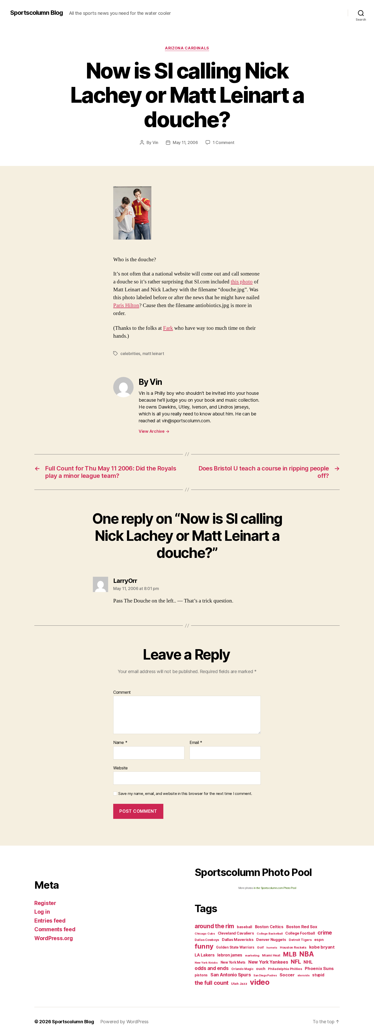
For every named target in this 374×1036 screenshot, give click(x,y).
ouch (260, 968)
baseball (244, 927)
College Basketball (269, 933)
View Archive (154, 431)
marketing (252, 955)
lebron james (229, 955)
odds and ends (212, 968)
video (260, 982)
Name (120, 742)
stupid (318, 975)
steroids (303, 975)
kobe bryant (322, 947)
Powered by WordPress (124, 1021)
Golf (260, 947)
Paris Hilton (126, 305)
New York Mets (233, 962)
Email (196, 742)
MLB (289, 954)
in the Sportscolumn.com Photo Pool (275, 887)
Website (120, 767)
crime (325, 932)
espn (318, 939)
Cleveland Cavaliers (236, 933)
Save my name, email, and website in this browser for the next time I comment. (185, 793)
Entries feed (50, 920)
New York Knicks (206, 962)
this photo (242, 281)
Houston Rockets (293, 947)
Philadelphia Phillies (285, 969)
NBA (306, 954)
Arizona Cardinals (187, 48)
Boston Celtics (269, 926)
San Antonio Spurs (230, 974)
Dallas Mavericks (238, 939)
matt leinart (153, 353)
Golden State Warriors (235, 947)
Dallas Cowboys (207, 940)
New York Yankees (268, 962)
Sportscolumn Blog (36, 13)
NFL (296, 961)
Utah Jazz (239, 984)
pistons (201, 975)
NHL (308, 962)
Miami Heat (271, 955)
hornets (271, 947)
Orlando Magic (242, 969)
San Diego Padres (265, 975)
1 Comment (223, 142)
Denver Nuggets (271, 939)
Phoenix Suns (319, 968)
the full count (212, 982)
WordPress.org (53, 938)
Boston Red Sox (301, 926)
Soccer (287, 974)
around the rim (214, 926)
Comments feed (55, 929)
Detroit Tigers (300, 940)
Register (45, 903)
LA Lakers (205, 955)
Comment (122, 692)
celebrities (130, 353)
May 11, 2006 (185, 142)
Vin (155, 142)
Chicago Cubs (205, 933)
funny (204, 946)
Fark (168, 328)
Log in (42, 912)
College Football (300, 933)
